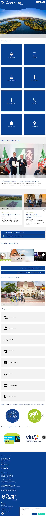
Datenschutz (3, 505)
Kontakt (3, 502)
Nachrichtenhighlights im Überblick (14, 232)
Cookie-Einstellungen (5, 511)
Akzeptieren (41, 513)
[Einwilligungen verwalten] (2, 513)
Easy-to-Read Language (6, 507)
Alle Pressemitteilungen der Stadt (14, 236)
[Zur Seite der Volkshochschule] (34, 438)
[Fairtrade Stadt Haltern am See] (12, 438)
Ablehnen (34, 513)
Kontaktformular (5, 464)
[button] (43, 210)
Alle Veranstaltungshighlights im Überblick (31, 268)
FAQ (2, 510)
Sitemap (2, 509)
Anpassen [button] (22, 513)
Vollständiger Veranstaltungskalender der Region (31, 273)
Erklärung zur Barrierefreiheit (7, 506)
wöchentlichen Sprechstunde (7, 490)
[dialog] (33, 511)
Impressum (3, 504)
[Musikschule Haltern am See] (12, 416)
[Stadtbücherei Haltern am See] (34, 416)
